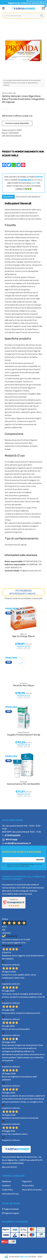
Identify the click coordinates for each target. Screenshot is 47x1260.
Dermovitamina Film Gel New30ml (23, 784)
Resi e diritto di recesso (32, 1190)
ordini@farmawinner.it (18, 843)
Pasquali (23, 782)
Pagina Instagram (11, 1213)
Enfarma (23, 683)
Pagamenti (27, 1181)
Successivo (17, 946)
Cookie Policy (7, 1190)
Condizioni (6, 1186)
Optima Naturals (9, 93)
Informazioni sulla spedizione (28, 197)
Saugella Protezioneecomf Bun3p (23, 735)
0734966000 (12, 835)
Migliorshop (24, 1257)
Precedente (7, 946)
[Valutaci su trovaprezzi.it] (13, 902)
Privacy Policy (28, 1186)
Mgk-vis (23, 634)
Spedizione (6, 1181)
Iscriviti (39, 860)
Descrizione (8, 197)
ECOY (34, 183)
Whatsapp (11, 839)
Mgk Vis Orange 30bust (23, 636)
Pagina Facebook (11, 1209)
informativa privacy (27, 864)
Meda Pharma (23, 732)
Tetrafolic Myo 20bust (23, 685)
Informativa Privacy (10, 1194)
